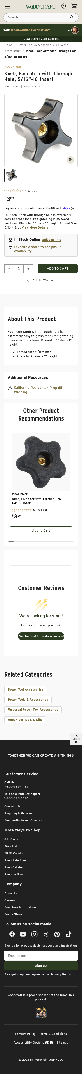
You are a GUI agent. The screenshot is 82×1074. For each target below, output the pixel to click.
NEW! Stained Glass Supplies (41, 38)
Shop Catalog (14, 867)
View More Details (35, 227)
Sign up (41, 966)
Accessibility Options (29, 1042)
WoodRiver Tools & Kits (25, 719)
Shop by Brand (14, 874)
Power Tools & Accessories (28, 699)
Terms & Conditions (53, 1034)
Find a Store (13, 914)
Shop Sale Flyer (15, 860)
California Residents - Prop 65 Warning (38, 390)
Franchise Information (20, 907)
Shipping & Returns (18, 813)
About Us (11, 893)
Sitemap (62, 1042)
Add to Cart (41, 530)
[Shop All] (7, 6)
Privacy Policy (60, 974)
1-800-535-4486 (16, 798)
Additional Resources (28, 377)
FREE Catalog (14, 853)
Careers (10, 900)
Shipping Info (51, 239)
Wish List (10, 846)
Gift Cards (11, 839)
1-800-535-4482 (16, 786)
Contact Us (12, 806)
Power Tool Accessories (34, 45)
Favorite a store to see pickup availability (37, 249)
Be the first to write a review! (41, 636)
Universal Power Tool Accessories (33, 709)
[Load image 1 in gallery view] (11, 175)
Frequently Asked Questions (24, 820)
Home (8, 45)
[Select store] (64, 6)
